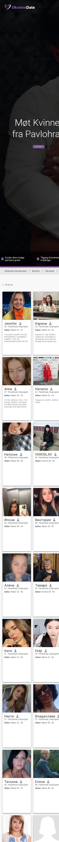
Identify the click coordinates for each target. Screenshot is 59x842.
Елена (40, 782)
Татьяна (11, 782)
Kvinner (36, 271)
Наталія (41, 389)
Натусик (11, 454)
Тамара (41, 585)
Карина (41, 323)
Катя (8, 651)
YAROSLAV (43, 454)
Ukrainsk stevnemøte (16, 271)
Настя (9, 716)
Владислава (45, 716)
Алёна (9, 585)
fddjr (38, 651)
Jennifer (10, 323)
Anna (8, 389)
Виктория (43, 520)
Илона (9, 520)
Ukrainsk (49, 271)
